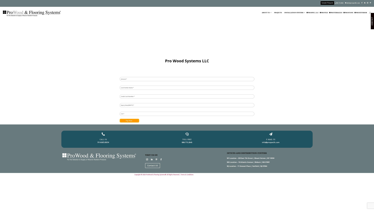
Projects (278, 13)
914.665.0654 (103, 142)
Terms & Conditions (187, 174)
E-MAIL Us (270, 139)
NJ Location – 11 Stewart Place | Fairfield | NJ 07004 (247, 166)
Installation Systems (293, 13)
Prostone (349, 13)
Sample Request (327, 3)
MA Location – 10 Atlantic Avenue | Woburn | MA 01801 (248, 162)
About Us (266, 13)
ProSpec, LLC (313, 13)
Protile (324, 13)
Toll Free (187, 139)
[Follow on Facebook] (161, 159)
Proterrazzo (336, 13)
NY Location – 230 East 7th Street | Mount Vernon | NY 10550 (250, 158)
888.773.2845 (340, 3)
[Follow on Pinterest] (156, 159)
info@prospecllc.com (271, 142)
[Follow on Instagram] (147, 159)
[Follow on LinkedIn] (152, 159)
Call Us (103, 139)
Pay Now (129, 121)
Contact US (152, 165)
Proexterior (361, 13)
